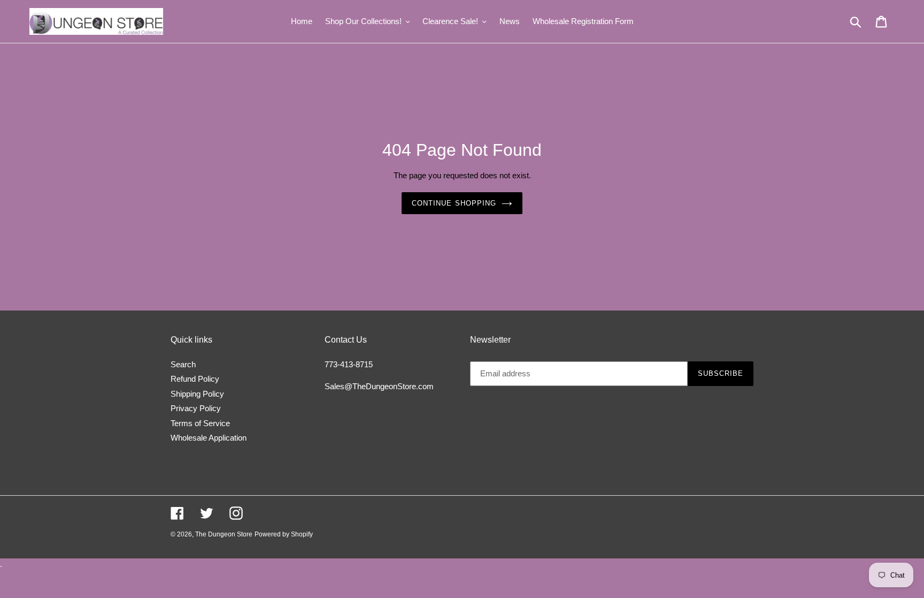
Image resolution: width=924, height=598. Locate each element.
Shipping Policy (197, 393)
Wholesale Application (209, 437)
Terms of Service (200, 423)
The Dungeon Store (223, 534)
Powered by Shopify (284, 534)
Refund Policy (195, 378)
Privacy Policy (196, 408)
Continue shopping (454, 203)
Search (183, 364)
